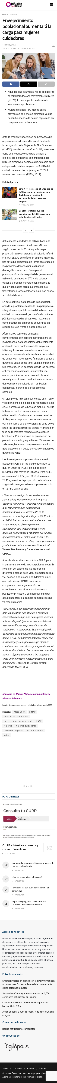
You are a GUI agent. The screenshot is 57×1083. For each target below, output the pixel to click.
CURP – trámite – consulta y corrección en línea (20, 847)
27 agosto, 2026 (27, 205)
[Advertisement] (28, 762)
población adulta (35, 730)
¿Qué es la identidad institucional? (27, 876)
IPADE (39, 721)
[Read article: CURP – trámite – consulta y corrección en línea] (28, 822)
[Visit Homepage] (14, 5)
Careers (30, 1068)
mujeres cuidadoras (26, 726)
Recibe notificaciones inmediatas (18, 1029)
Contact (43, 1068)
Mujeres (8, 726)
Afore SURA (19, 712)
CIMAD (32, 712)
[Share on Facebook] (10, 84)
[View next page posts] (31, 230)
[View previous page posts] (25, 230)
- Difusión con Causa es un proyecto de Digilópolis (31, 1073)
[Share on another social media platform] (46, 84)
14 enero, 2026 (9, 45)
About (5, 1068)
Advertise (17, 1068)
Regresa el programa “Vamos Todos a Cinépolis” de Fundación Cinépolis (29, 903)
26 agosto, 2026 (27, 221)
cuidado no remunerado (16, 716)
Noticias (13, 14)
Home (5, 14)
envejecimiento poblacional (18, 721)
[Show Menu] (51, 5)
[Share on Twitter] (28, 84)
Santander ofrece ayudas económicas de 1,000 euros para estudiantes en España (35, 213)
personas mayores (13, 730)
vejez (7, 735)
